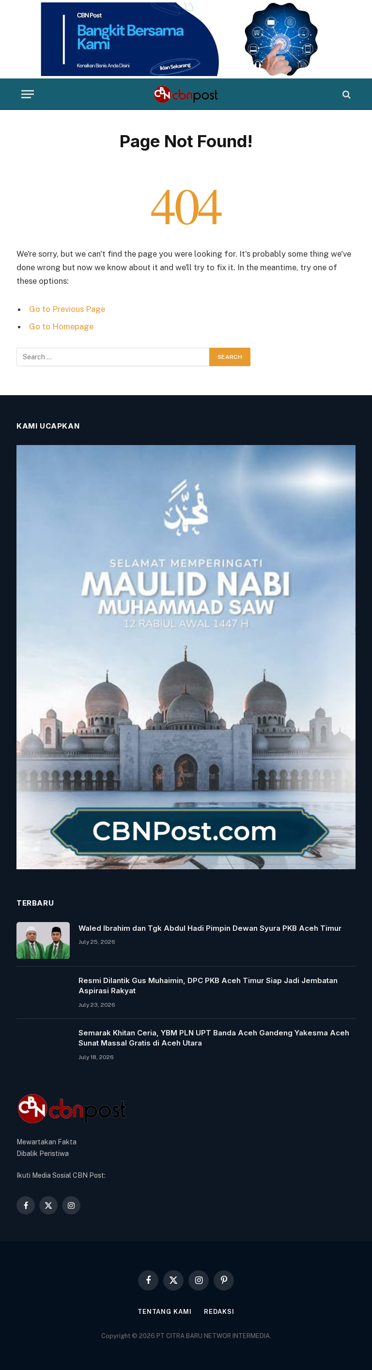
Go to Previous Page (67, 309)
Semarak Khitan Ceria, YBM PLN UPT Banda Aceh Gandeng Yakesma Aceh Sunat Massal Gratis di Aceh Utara (213, 1037)
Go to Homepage (61, 326)
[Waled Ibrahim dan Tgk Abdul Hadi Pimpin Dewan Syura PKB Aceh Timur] (43, 940)
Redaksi (219, 1311)
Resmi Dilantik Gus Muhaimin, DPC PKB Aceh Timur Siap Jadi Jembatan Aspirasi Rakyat (208, 985)
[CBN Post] (186, 94)
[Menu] (27, 94)
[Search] (346, 94)
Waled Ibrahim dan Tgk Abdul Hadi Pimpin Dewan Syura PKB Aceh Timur (209, 928)
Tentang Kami (165, 1311)
